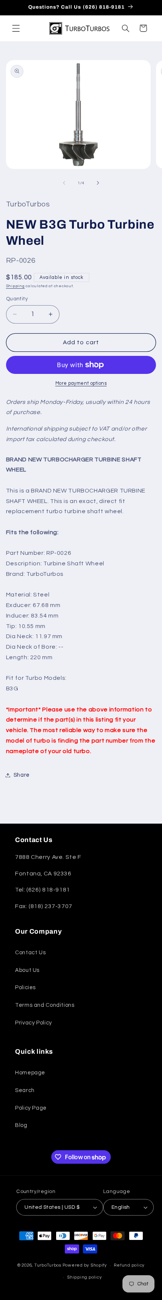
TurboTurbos (47, 1265)
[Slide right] (98, 183)
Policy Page (31, 1108)
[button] (15, 28)
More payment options (81, 383)
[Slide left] (64, 183)
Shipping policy (84, 1277)
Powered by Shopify (85, 1265)
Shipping (15, 286)
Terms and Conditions (45, 1005)
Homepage (30, 1073)
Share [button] (22, 775)
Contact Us (30, 952)
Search (25, 1090)
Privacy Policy (33, 1023)
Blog (21, 1125)
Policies (25, 987)
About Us (27, 970)
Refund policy (129, 1265)
